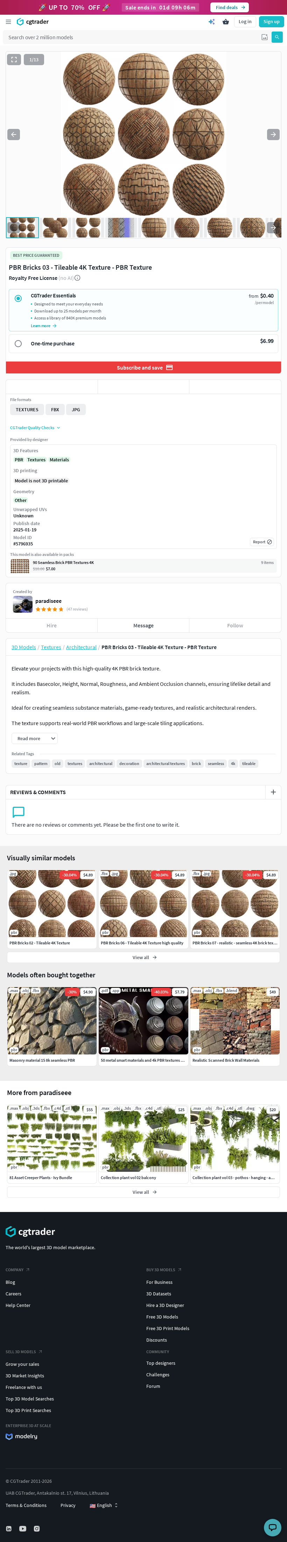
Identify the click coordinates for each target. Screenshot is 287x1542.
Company (14, 1269)
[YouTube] (23, 1529)
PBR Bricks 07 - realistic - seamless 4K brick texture (236, 942)
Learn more (40, 325)
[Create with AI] (211, 21)
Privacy (68, 1505)
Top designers (160, 1363)
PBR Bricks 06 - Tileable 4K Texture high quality (142, 942)
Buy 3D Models (160, 1269)
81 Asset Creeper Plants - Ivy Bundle (40, 1177)
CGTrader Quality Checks (32, 427)
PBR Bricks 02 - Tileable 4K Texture (39, 942)
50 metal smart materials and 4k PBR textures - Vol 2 (146, 1060)
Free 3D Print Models (167, 1328)
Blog (10, 1282)
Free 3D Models (162, 1317)
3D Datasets (158, 1293)
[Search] (277, 37)
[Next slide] (273, 134)
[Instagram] (37, 1529)
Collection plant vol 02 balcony (128, 1177)
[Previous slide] (13, 134)
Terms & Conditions (26, 1505)
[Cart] (225, 21)
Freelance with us (24, 1387)
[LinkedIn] (9, 1529)
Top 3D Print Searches (28, 1410)
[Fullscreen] (14, 59)
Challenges (157, 1374)
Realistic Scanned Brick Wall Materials (225, 1060)
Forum (153, 1386)
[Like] (52, 387)
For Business (159, 1282)
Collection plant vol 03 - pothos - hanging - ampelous (239, 1177)
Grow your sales (22, 1364)
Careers (13, 1293)
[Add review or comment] (273, 792)
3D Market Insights (25, 1375)
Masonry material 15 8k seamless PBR (42, 1060)
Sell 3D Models (21, 1351)
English (101, 1505)
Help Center (18, 1305)
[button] (264, 37)
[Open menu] (8, 21)
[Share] (235, 387)
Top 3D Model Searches (30, 1399)
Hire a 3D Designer (165, 1305)
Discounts (156, 1340)
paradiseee (48, 600)
